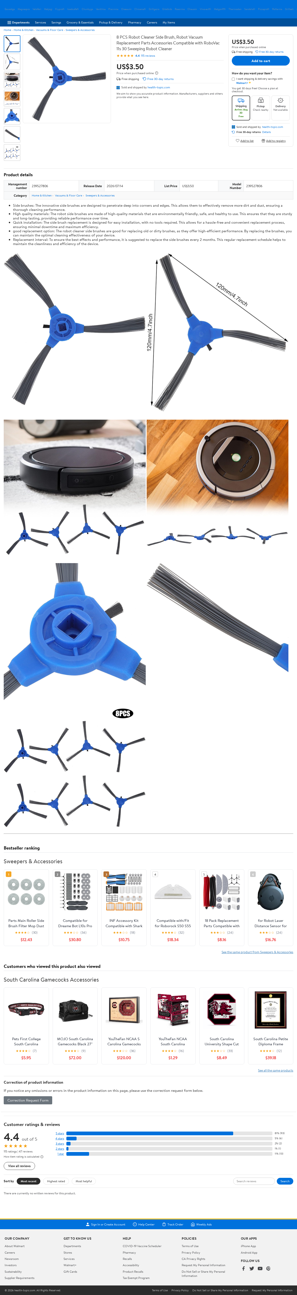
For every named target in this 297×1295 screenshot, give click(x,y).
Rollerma (277, 9)
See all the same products (275, 1070)
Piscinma (113, 9)
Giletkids (167, 9)
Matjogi (48, 9)
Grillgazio (154, 9)
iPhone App (248, 1246)
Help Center (146, 1224)
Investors (10, 1265)
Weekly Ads (204, 1224)
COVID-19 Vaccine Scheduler (142, 1246)
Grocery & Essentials (80, 22)
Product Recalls (133, 1271)
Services (40, 22)
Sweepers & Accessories (80, 30)
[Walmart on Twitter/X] (251, 1269)
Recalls (127, 1259)
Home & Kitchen (23, 30)
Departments (20, 22)
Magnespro (24, 9)
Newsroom (12, 1259)
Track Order (175, 1224)
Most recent (28, 1181)
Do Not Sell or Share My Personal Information (220, 1290)
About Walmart (15, 1246)
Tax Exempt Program (136, 1278)
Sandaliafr (249, 9)
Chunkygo (87, 9)
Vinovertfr (205, 9)
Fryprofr (60, 9)
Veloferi (36, 9)
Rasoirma (180, 9)
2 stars (60, 1148)
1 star (61, 1154)
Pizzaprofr (263, 9)
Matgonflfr (220, 9)
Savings (56, 22)
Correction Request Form (27, 1100)
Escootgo (10, 9)
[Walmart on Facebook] (243, 1269)
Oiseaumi (126, 9)
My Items (169, 22)
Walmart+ (70, 1265)
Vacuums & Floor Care (49, 30)
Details (266, 132)
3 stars (60, 1143)
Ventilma (101, 9)
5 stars (60, 1133)
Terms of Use (190, 1246)
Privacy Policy (191, 1252)
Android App (249, 1252)
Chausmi (192, 9)
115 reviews (148, 55)
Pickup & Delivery (111, 22)
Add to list (247, 141)
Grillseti (289, 9)
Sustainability (13, 1271)
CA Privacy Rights (193, 1259)
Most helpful (84, 1181)
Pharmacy (134, 22)
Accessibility (131, 1265)
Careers (152, 22)
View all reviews (19, 1166)
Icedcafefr (73, 9)
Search (285, 1181)
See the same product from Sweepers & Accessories (257, 952)
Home (7, 30)
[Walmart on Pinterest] (268, 1269)
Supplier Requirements (19, 1278)
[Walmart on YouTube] (260, 1269)
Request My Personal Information (203, 1265)
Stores (68, 1252)
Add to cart (261, 60)
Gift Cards (70, 1271)
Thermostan (235, 9)
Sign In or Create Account (108, 1224)
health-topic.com (159, 87)
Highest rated (56, 1181)
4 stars (59, 1138)
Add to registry (276, 141)
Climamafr (140, 9)
